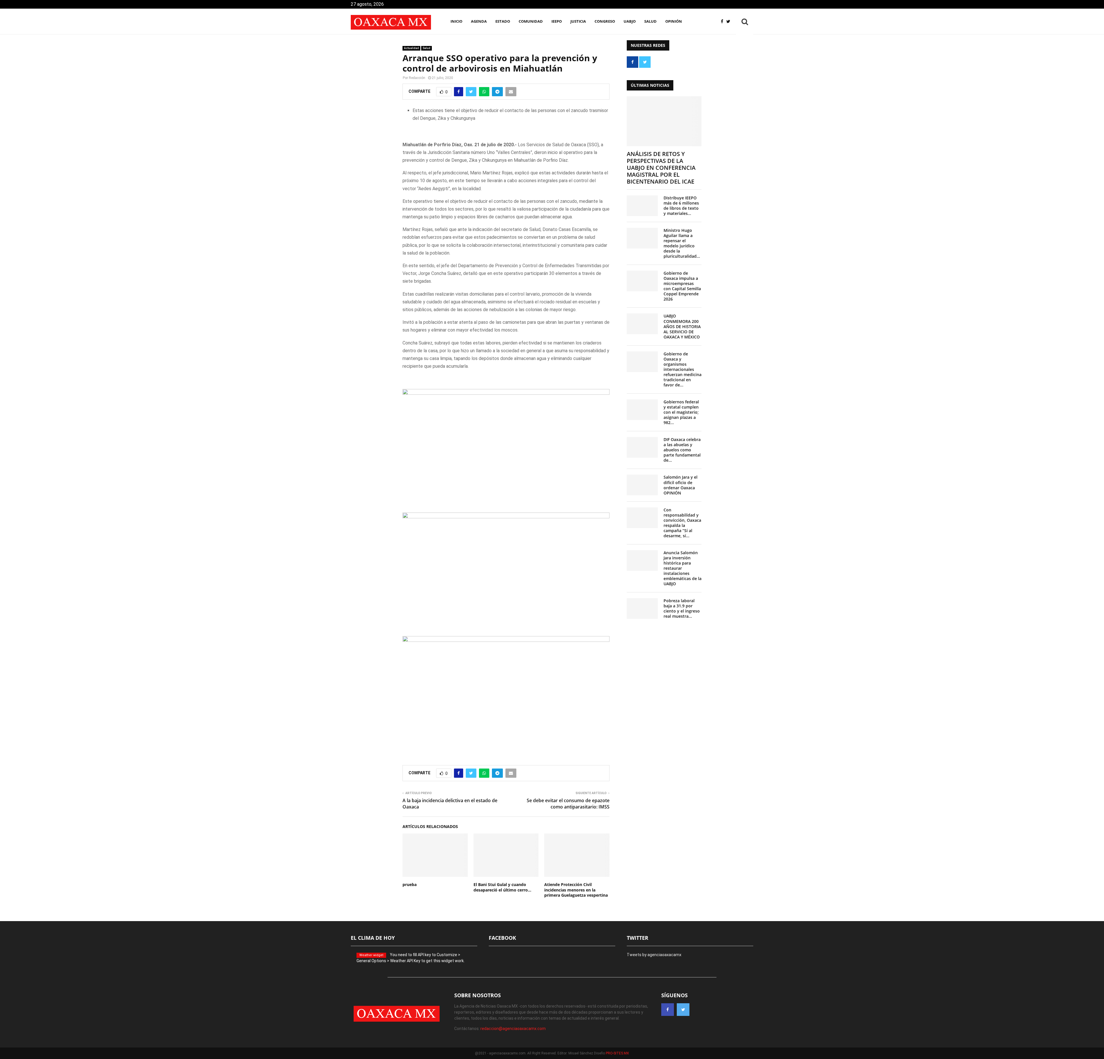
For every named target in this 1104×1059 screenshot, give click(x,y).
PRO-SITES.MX (617, 1053)
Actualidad (411, 48)
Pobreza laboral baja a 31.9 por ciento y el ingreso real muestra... (682, 608)
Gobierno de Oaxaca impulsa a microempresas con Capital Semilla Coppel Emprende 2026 (682, 286)
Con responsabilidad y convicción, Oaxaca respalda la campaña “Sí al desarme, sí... (682, 522)
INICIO (456, 21)
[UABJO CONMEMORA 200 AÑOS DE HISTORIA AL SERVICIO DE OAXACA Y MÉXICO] (642, 323)
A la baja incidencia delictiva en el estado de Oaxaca (449, 803)
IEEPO (556, 21)
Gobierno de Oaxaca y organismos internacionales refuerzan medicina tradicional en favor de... (683, 369)
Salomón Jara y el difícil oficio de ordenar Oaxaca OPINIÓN (680, 484)
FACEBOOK (502, 937)
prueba (409, 884)
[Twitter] (729, 21)
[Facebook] (723, 21)
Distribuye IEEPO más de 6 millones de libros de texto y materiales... (681, 205)
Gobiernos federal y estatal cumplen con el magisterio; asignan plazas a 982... (681, 412)
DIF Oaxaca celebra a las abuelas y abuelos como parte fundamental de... (682, 450)
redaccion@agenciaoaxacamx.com (513, 1028)
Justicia (578, 21)
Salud (650, 21)
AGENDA (479, 21)
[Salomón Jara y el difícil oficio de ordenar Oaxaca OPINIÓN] (642, 485)
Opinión (673, 21)
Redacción (417, 78)
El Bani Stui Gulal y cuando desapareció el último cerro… (502, 887)
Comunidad (531, 21)
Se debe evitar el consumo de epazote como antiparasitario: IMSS (568, 803)
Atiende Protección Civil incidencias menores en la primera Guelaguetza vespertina (576, 890)
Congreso (605, 21)
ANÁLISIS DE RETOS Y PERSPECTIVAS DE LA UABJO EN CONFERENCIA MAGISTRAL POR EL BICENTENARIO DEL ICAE (661, 167)
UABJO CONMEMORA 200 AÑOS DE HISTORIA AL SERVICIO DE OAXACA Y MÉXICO (682, 326)
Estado (502, 21)
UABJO (630, 21)
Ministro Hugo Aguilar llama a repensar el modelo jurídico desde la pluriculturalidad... (682, 243)
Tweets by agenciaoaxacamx (654, 954)
